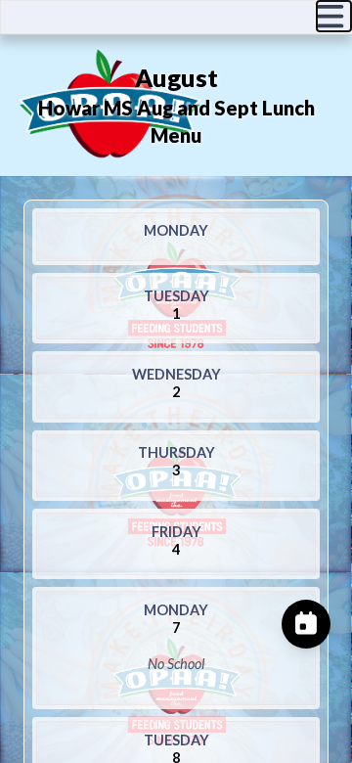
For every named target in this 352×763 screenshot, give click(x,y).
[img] (334, 16)
